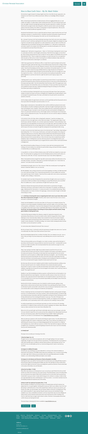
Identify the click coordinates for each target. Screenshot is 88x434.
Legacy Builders (49, 416)
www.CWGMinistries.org (50, 401)
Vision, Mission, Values (26, 416)
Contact (18, 416)
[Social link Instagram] (68, 416)
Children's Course (44, 418)
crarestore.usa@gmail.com (22, 428)
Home (17, 415)
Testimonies (52, 418)
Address (18, 422)
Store (60, 415)
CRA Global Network (52, 415)
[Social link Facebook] (66, 416)
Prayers (18, 418)
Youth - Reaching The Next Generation (30, 418)
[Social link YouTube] (71, 416)
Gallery (58, 418)
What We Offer (30, 415)
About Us (23, 415)
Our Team (44, 415)
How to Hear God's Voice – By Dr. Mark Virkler (39, 11)
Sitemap (19, 432)
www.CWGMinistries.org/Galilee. (51, 315)
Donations (41, 416)
